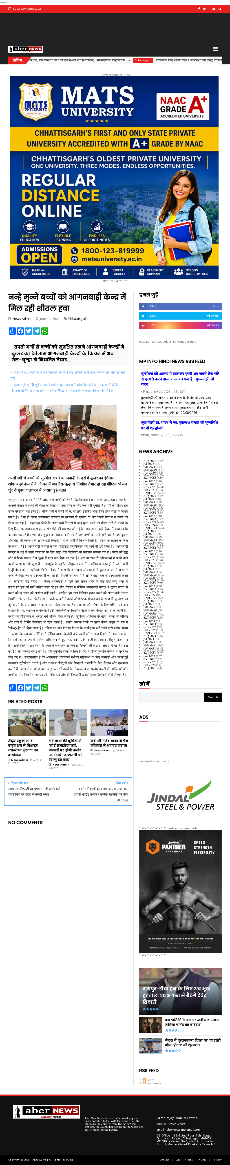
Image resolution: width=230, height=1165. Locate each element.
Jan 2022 (149, 621)
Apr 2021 (150, 647)
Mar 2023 (150, 580)
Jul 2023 (149, 569)
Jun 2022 (149, 607)
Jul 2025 (149, 499)
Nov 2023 (150, 557)
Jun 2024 (149, 537)
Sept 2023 (150, 563)
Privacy (217, 1159)
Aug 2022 (150, 601)
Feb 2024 (150, 548)
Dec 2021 (150, 624)
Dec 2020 (150, 659)
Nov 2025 (150, 487)
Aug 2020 (150, 668)
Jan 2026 (149, 481)
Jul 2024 (149, 534)
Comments (153, 1083)
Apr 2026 (150, 472)
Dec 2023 (150, 554)
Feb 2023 (150, 583)
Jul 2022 (149, 604)
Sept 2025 (150, 493)
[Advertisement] (180, 737)
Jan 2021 (149, 656)
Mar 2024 (150, 545)
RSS (190, 1159)
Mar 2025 (150, 510)
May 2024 (150, 540)
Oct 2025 (149, 490)
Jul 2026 (149, 464)
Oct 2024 (149, 525)
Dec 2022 (150, 589)
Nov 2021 (150, 627)
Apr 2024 (150, 542)
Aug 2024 (150, 531)
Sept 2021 (150, 633)
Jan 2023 (149, 586)
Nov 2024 (150, 522)
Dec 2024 (150, 519)
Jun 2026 (149, 467)
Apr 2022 (150, 612)
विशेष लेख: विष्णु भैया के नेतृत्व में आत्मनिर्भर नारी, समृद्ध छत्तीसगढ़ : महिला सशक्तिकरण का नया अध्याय (168, 60)
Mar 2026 (150, 475)
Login (178, 1159)
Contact (164, 1159)
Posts (150, 1080)
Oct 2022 (149, 595)
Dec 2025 (150, 484)
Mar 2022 (150, 615)
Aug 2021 (150, 636)
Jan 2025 (149, 516)
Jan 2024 (149, 551)
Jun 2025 (149, 502)
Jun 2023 (149, 572)
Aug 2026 (150, 461)
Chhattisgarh (102, 60)
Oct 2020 (149, 665)
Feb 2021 (150, 653)
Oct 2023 (149, 560)
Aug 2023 (150, 566)
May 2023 (150, 575)
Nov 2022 (150, 592)
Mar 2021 (150, 650)
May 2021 (150, 645)
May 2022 (150, 610)
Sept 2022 (150, 598)
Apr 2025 (150, 507)
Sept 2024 (150, 528)
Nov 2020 (150, 662)
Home (202, 1159)
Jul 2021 (149, 639)
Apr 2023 (150, 577)
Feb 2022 (150, 618)
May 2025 (150, 504)
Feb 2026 (150, 478)
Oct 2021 (149, 630)
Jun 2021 (149, 642)
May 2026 (150, 469)
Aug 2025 (150, 496)
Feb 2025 (150, 513)
